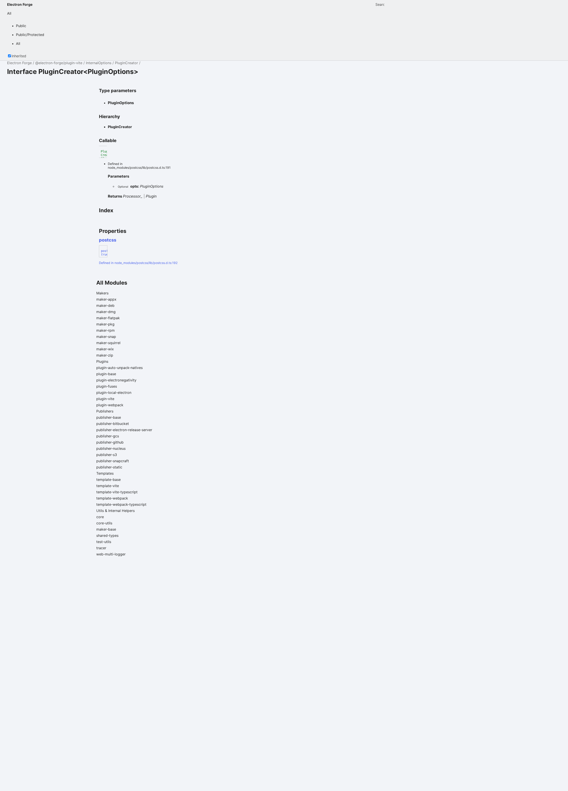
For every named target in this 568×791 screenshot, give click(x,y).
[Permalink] (120, 240)
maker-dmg (106, 311)
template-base (108, 479)
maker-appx (106, 299)
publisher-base (108, 417)
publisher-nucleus (111, 448)
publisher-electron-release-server (124, 430)
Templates (105, 473)
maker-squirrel (108, 343)
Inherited (19, 56)
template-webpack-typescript (121, 504)
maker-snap (106, 336)
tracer (101, 548)
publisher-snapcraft (112, 461)
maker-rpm (105, 330)
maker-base (106, 529)
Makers (102, 293)
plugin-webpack (109, 405)
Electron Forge (20, 4)
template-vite (107, 486)
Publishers (104, 411)
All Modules (111, 283)
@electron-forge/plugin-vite (58, 63)
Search (379, 4)
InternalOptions (98, 63)
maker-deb (105, 305)
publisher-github (110, 442)
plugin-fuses (106, 386)
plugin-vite (105, 398)
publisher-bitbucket (112, 423)
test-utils (103, 541)
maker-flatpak (108, 318)
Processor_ (132, 196)
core (100, 517)
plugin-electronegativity (116, 380)
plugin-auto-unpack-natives (119, 367)
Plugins (102, 361)
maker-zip (104, 355)
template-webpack (112, 498)
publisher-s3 (106, 454)
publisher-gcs (107, 436)
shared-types (107, 535)
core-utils (104, 523)
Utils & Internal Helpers (115, 510)
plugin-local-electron (113, 392)
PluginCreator (126, 63)
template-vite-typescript (117, 492)
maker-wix (105, 349)
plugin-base (106, 374)
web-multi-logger (111, 554)
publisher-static (109, 467)
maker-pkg (105, 324)
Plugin (151, 196)
